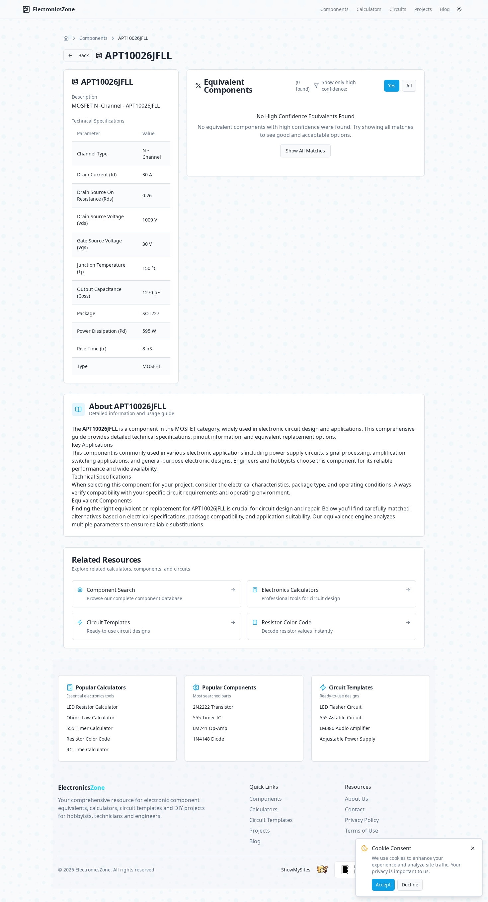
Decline (410, 884)
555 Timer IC (207, 717)
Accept (383, 884)
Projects (423, 9)
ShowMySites (295, 869)
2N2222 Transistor (213, 707)
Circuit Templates (271, 820)
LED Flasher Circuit (341, 707)
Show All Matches (305, 150)
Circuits (397, 9)
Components (334, 9)
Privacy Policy (362, 820)
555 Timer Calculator (89, 728)
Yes (391, 85)
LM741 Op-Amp (210, 728)
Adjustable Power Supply (347, 739)
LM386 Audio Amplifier (345, 728)
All (409, 85)
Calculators (369, 9)
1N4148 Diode (208, 739)
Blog (445, 9)
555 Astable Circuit (341, 717)
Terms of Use (361, 830)
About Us (356, 798)
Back (83, 55)
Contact (355, 809)
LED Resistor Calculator (92, 707)
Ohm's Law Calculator (90, 717)
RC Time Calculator (87, 749)
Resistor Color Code (88, 739)
